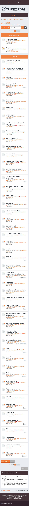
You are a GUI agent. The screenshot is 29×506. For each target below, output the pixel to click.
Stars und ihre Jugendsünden (14, 169)
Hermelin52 (17, 101)
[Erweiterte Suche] (25, 27)
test (7, 428)
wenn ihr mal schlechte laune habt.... (16, 290)
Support (8, 48)
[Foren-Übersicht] (14, 9)
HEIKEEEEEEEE (10, 437)
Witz (7, 348)
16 (22, 343)
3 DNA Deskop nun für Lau (13, 146)
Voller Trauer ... (10, 195)
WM (7, 452)
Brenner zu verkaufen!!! (12, 130)
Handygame (9, 282)
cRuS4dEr (17, 306)
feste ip (8, 218)
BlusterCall (5, 23)
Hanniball (17, 49)
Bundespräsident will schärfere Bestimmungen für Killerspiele (14, 69)
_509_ (16, 125)
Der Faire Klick (10, 412)
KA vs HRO (9, 256)
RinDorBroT (17, 219)
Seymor (16, 429)
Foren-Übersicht (6, 490)
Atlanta (14, 25)
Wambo (16, 108)
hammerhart (22, 25)
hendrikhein (17, 40)
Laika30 (17, 25)
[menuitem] (11, 2)
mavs (16, 70)
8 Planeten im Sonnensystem (14, 92)
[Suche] (22, 27)
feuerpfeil (17, 196)
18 (25, 343)
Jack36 (16, 179)
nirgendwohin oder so (12, 420)
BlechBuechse (18, 61)
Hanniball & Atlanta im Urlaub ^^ (15, 161)
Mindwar (17, 189)
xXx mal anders (10, 153)
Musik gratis (9, 100)
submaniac (17, 291)
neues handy (9, 241)
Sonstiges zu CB (14, 51)
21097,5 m (9, 365)
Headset (8, 357)
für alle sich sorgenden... (13, 389)
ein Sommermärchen (11, 381)
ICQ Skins (8, 396)
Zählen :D (8, 373)
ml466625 (17, 204)
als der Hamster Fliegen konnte (15, 323)
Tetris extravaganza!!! (12, 138)
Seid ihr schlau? (10, 115)
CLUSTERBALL (17, 497)
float (16, 445)
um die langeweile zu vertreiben (15, 297)
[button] (19, 31)
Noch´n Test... (10, 107)
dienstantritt (9, 203)
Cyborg (16, 93)
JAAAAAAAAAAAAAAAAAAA (14, 233)
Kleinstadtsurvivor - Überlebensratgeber (11, 331)
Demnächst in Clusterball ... (13, 60)
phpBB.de (21, 496)
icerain (16, 139)
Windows (8, 77)
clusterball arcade (11, 226)
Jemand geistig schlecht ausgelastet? (13, 177)
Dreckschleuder (18, 266)
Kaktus (16, 242)
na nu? (8, 249)
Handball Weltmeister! (12, 305)
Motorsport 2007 (11, 84)
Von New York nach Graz (13, 265)
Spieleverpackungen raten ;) (14, 340)
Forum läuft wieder (11, 39)
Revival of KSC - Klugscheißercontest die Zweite (15, 273)
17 (24, 343)
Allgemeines (13, 42)
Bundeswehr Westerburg (13, 444)
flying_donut (17, 234)
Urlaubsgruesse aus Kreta (13, 210)
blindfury (10, 25)
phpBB (9, 495)
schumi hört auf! (10, 404)
